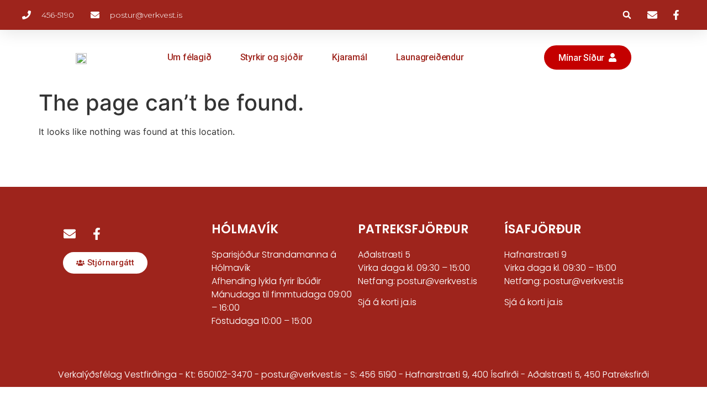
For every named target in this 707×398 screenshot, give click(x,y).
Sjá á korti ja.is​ (533, 302)
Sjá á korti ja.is (387, 302)
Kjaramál (349, 57)
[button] (627, 15)
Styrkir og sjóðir (272, 57)
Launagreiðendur (430, 57)
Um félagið (189, 57)
